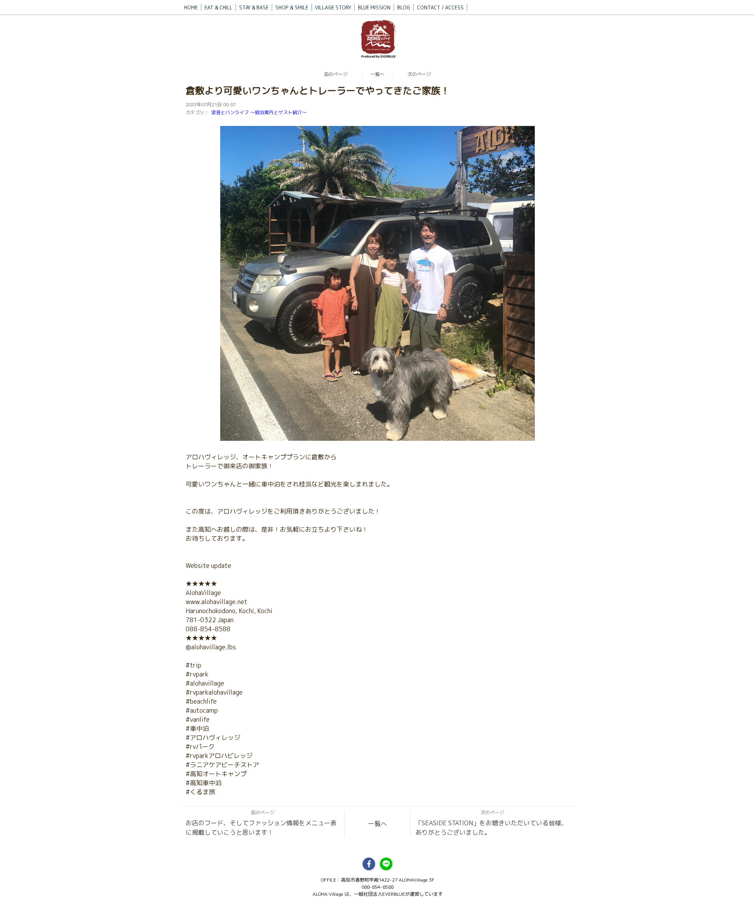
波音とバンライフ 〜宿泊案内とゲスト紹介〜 (259, 112)
